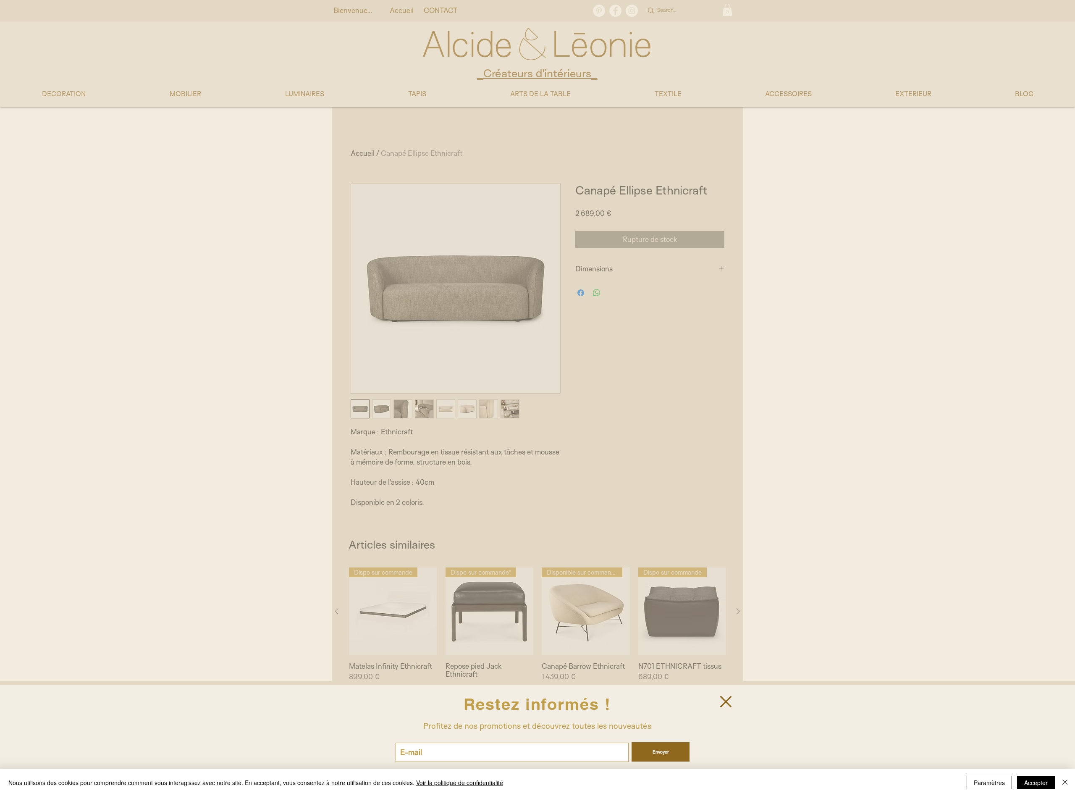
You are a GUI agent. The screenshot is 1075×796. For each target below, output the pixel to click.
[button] (726, 701)
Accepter (1036, 782)
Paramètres (989, 782)
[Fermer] (1065, 782)
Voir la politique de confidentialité (459, 782)
